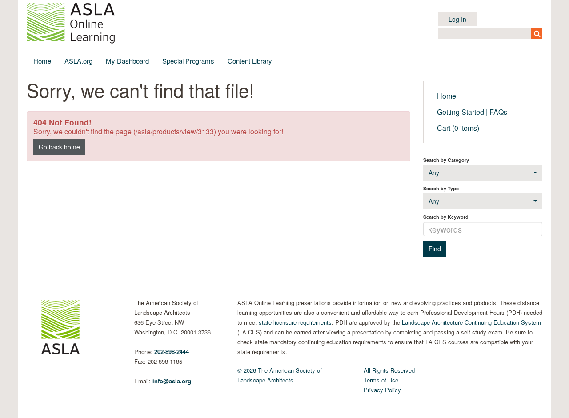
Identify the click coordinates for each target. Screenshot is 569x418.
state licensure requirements (295, 322)
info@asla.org (171, 381)
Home (42, 60)
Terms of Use (381, 380)
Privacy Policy (382, 390)
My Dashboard (127, 60)
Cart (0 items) (458, 128)
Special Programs (188, 60)
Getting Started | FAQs (472, 112)
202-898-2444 (171, 351)
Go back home (59, 146)
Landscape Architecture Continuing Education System (471, 322)
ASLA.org (78, 60)
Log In (457, 19)
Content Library (250, 60)
